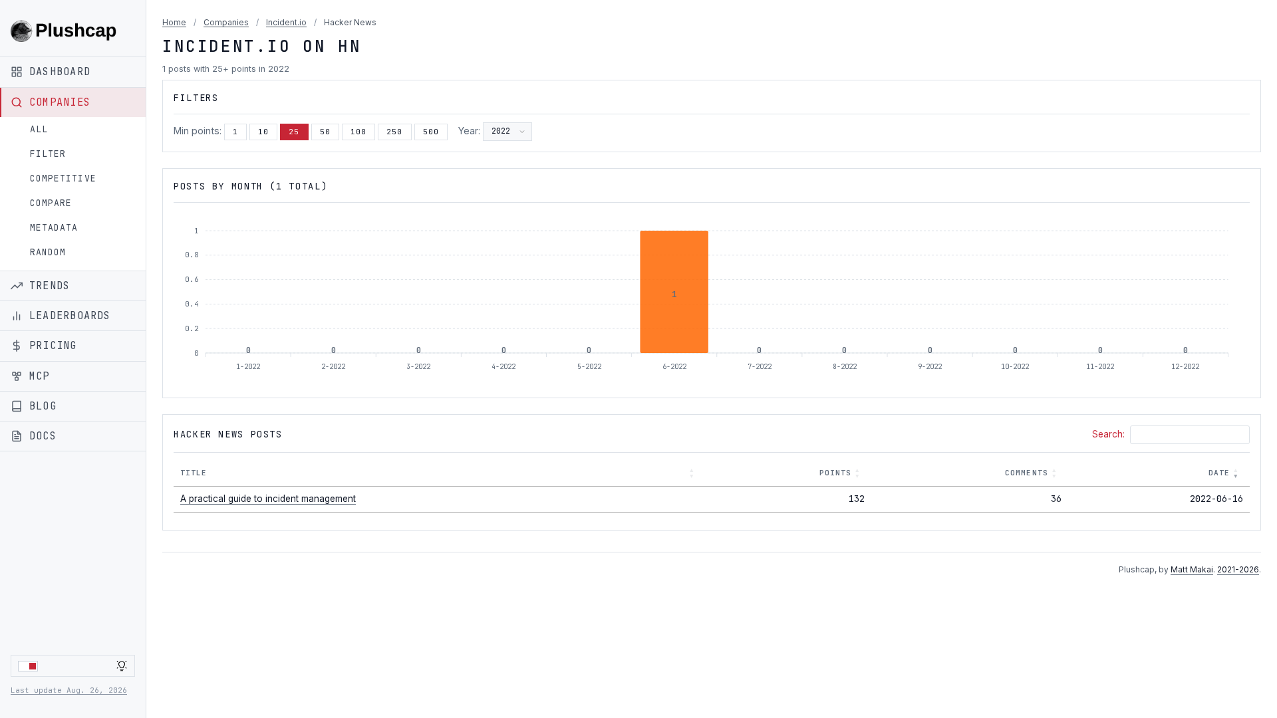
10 (263, 131)
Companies (226, 22)
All (39, 129)
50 (325, 131)
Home (174, 22)
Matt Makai (1192, 569)
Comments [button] (1026, 472)
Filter (48, 154)
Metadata (54, 227)
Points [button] (835, 472)
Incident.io (286, 22)
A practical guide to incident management (268, 498)
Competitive (63, 178)
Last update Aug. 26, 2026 (69, 690)
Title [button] (194, 472)
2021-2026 (1238, 569)
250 (394, 131)
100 (358, 131)
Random (48, 252)
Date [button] (1219, 472)
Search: (1108, 434)
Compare (51, 203)
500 (431, 131)
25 (294, 131)
